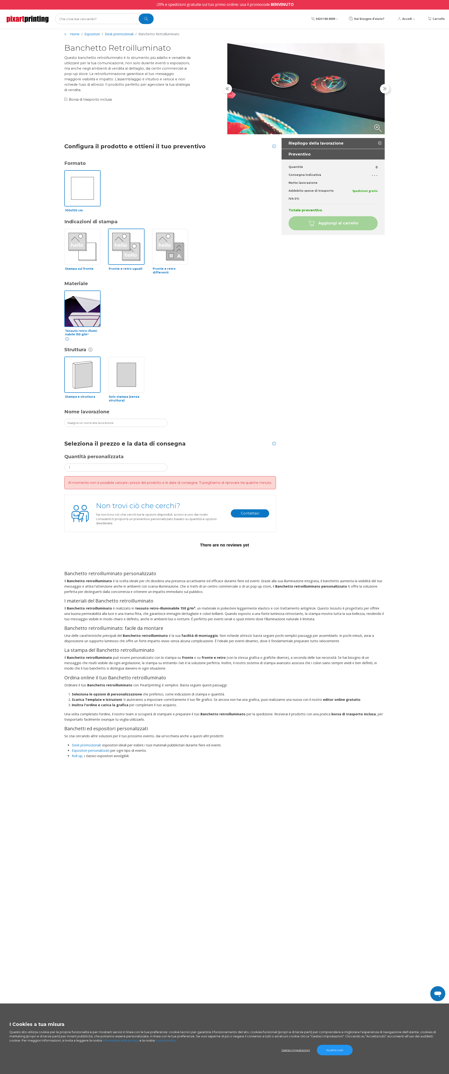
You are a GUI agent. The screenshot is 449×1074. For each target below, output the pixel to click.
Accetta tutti (334, 1050)
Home (75, 34)
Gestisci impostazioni (295, 1050)
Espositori (92, 34)
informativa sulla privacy (121, 1040)
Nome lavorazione (86, 412)
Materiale (76, 283)
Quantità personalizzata (94, 456)
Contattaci (250, 513)
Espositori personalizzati (90, 750)
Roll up (77, 756)
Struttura (75, 349)
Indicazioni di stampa (91, 221)
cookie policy (166, 1040)
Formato (75, 163)
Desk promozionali (119, 34)
